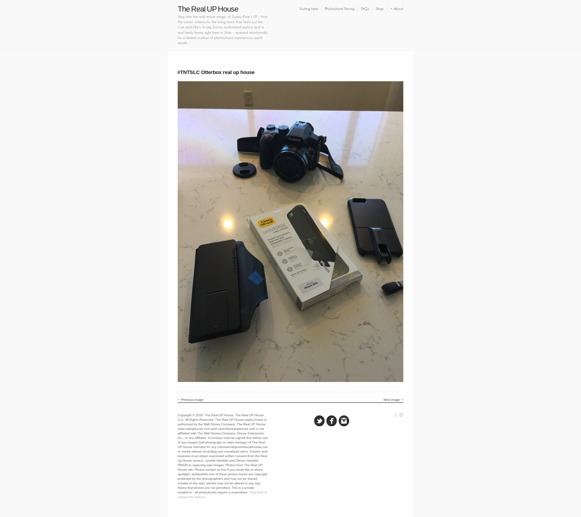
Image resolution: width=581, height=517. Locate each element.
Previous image (192, 399)
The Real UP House (208, 9)
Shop (380, 9)
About (398, 9)
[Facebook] (396, 415)
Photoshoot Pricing (340, 9)
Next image (392, 399)
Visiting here (308, 9)
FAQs (365, 9)
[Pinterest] (401, 415)
